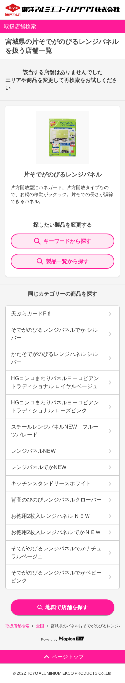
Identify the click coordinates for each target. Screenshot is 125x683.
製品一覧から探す (67, 261)
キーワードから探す (67, 241)
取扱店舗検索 (17, 626)
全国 (40, 626)
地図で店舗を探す (66, 607)
